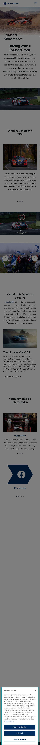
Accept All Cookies (20, 727)
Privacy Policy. (9, 721)
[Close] (35, 690)
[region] (19, 716)
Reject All (19, 733)
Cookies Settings (20, 739)
